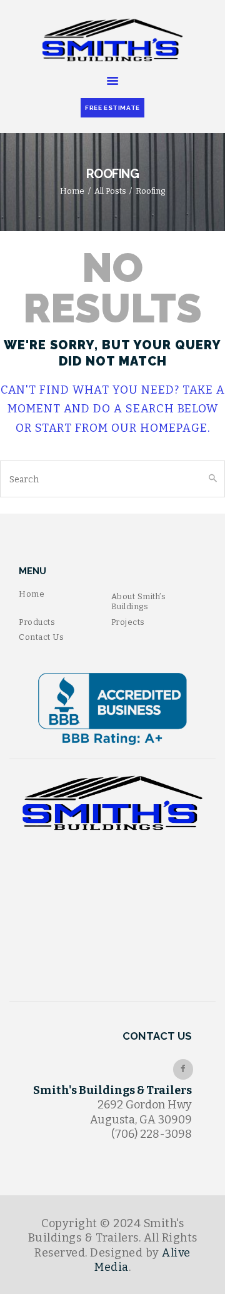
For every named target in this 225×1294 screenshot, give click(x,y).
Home (72, 191)
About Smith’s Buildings (138, 601)
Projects (128, 622)
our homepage (159, 428)
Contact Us (41, 637)
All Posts (110, 191)
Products (37, 622)
